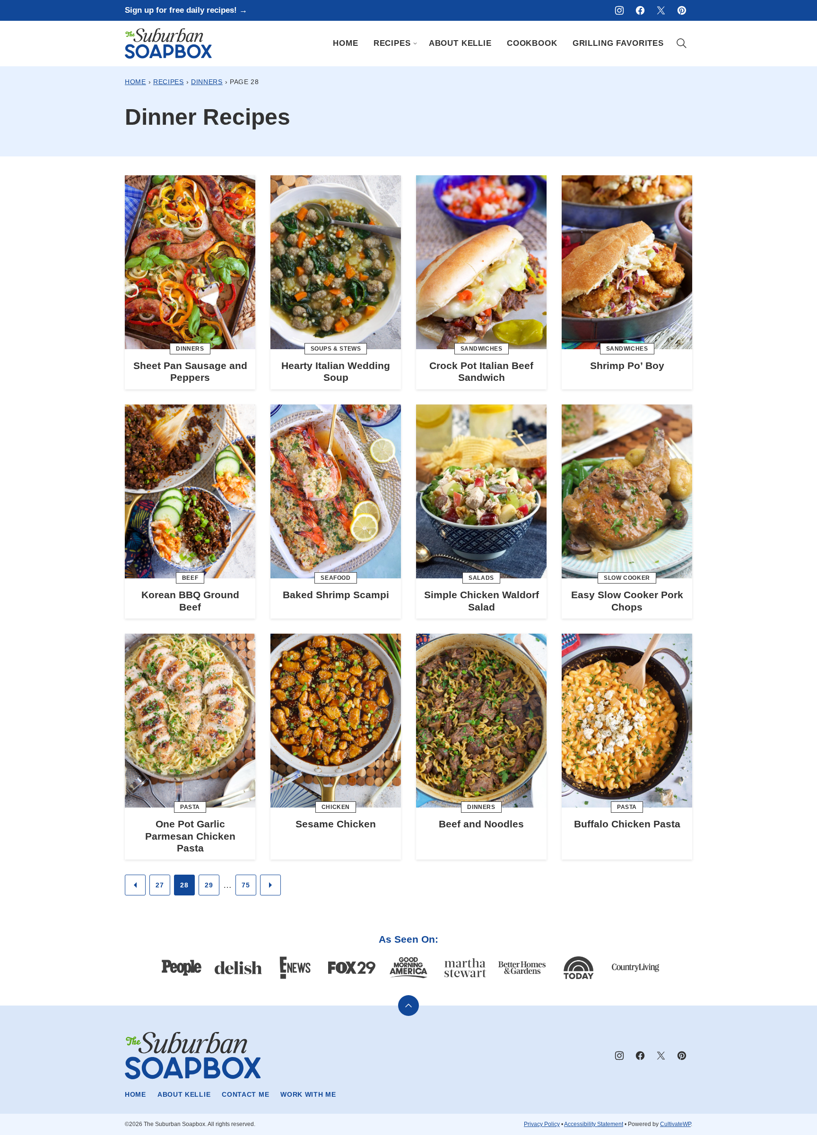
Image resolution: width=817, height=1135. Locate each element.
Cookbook (532, 43)
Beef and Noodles (481, 823)
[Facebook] (640, 10)
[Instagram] (619, 10)
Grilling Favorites (618, 43)
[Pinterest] (681, 10)
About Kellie (460, 43)
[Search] (681, 43)
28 (184, 885)
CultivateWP (675, 1124)
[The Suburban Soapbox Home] (168, 43)
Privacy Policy (542, 1124)
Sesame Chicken (336, 823)
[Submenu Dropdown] (415, 43)
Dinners (207, 82)
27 (160, 885)
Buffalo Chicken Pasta (627, 823)
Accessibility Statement (593, 1124)
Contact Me (245, 1094)
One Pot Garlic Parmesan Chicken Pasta (190, 835)
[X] (661, 10)
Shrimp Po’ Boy (627, 365)
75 (246, 885)
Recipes (392, 43)
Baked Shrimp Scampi (336, 594)
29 (209, 885)
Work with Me (308, 1094)
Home (345, 43)
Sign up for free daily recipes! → (186, 10)
